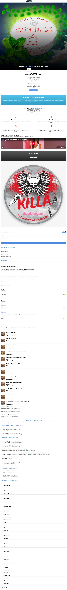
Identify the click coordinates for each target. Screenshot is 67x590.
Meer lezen (2, 281)
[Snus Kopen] (29, 1)
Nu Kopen (33, 90)
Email (33, 157)
